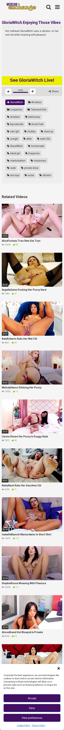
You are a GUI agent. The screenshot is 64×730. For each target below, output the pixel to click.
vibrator (46, 175)
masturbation (17, 160)
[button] (58, 668)
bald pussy (34, 116)
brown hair (37, 124)
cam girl (14, 131)
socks (30, 175)
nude (13, 168)
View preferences (32, 717)
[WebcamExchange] (20, 7)
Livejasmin (16, 109)
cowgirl (14, 138)
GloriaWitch (16, 102)
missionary (39, 160)
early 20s (45, 138)
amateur (15, 116)
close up (48, 131)
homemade (37, 146)
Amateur (36, 102)
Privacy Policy (38, 725)
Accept (32, 698)
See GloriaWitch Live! (32, 80)
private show (31, 168)
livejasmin (34, 153)
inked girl (15, 153)
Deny (32, 708)
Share (55, 91)
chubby (31, 131)
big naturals (16, 124)
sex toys (14, 175)
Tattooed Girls (38, 109)
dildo (29, 138)
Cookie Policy (23, 725)
